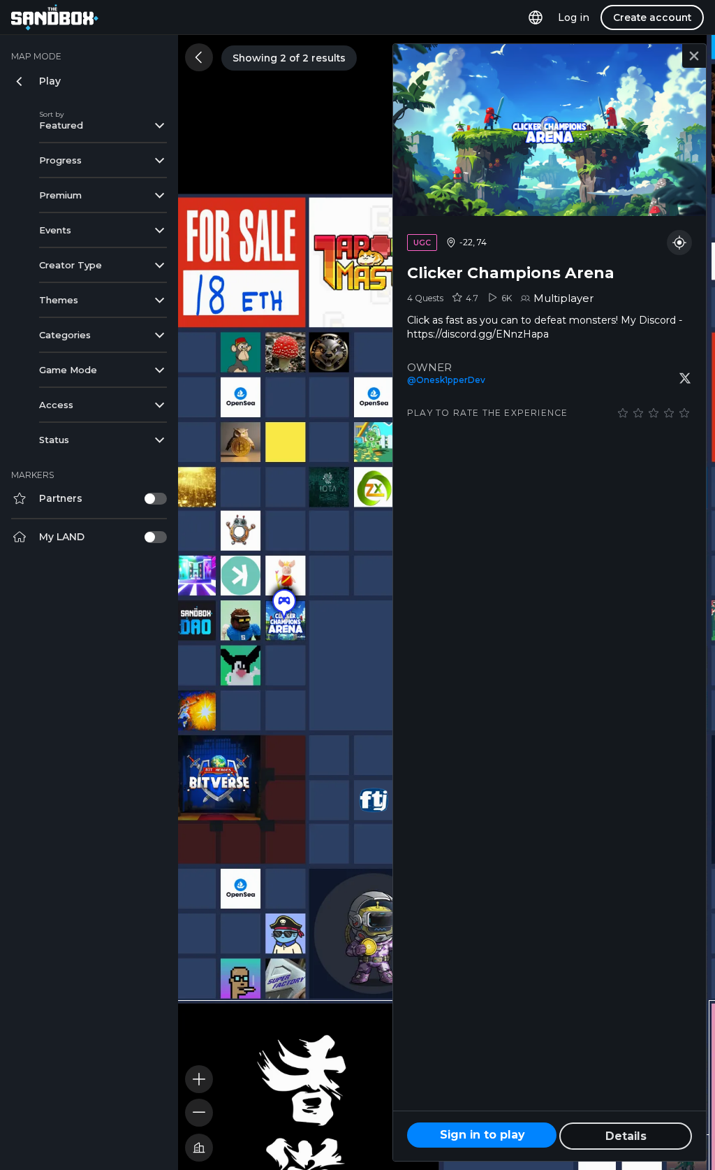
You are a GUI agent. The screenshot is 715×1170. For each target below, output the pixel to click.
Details (626, 1136)
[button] (284, 604)
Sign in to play (482, 1134)
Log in (573, 17)
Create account (652, 17)
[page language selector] (536, 17)
